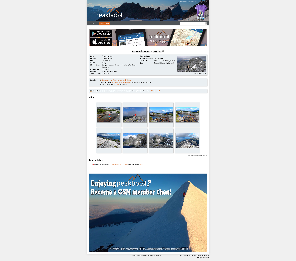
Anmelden (183, 2)
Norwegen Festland (121, 65)
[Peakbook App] (148, 37)
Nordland (132, 65)
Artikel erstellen (156, 91)
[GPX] (174, 60)
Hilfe (196, 2)
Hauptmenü (104, 23)
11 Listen (117, 84)
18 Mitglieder (116, 82)
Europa (104, 65)
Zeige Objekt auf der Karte (163, 63)
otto (141, 164)
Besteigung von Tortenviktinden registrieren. (116, 80)
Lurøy (104, 63)
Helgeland (105, 67)
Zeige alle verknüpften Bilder (197, 155)
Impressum (203, 2)
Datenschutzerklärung (185, 255)
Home (92, 23)
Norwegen (111, 65)
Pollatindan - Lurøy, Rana (119, 164)
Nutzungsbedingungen (201, 255)
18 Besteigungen (126, 82)
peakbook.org (143, 255)
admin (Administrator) (109, 71)
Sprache (191, 2)
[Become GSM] (148, 213)
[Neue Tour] (100, 80)
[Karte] (173, 63)
